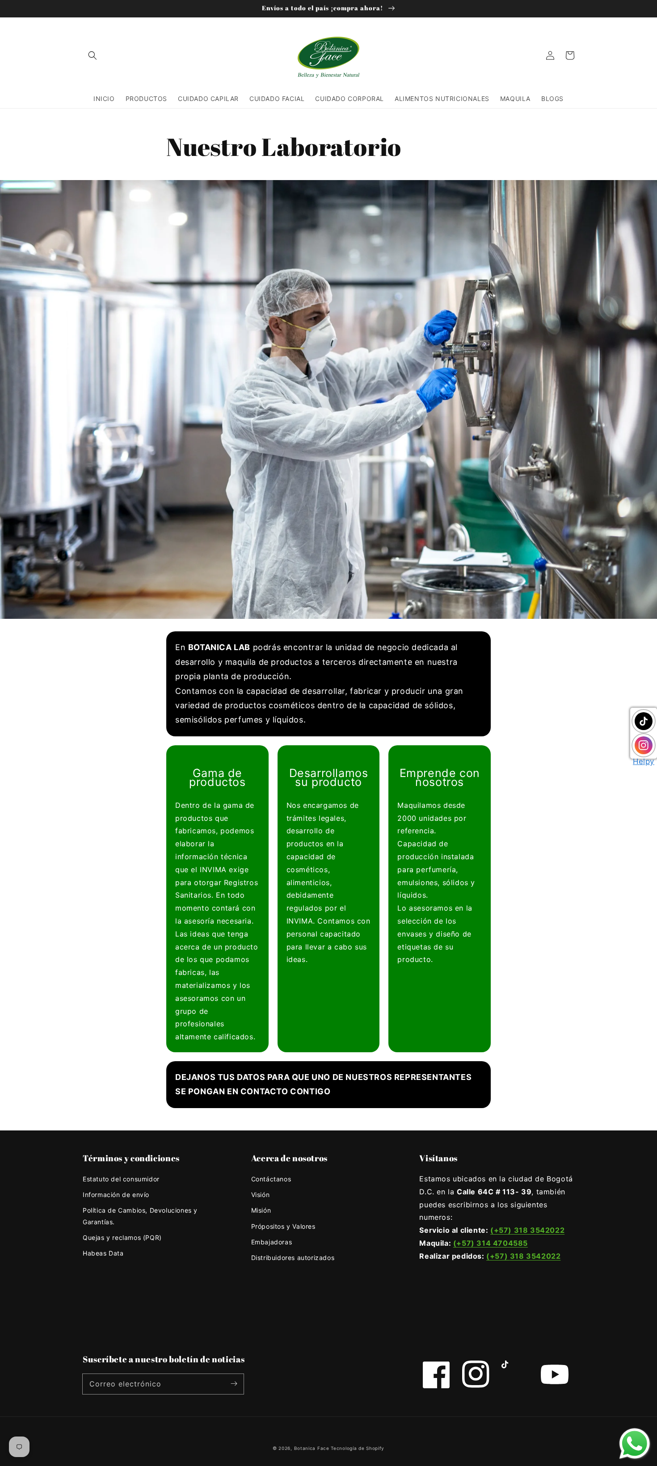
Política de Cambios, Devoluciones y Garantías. (140, 1215)
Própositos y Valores (283, 1226)
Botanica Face (311, 1448)
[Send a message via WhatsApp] (635, 1444)
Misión (261, 1210)
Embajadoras (271, 1242)
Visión (260, 1194)
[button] (92, 55)
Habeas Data (103, 1253)
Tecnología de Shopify (357, 1448)
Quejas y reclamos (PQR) (122, 1237)
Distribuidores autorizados (293, 1257)
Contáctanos (271, 1179)
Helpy (643, 761)
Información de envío (116, 1194)
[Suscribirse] (234, 1384)
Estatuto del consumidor (121, 1179)
